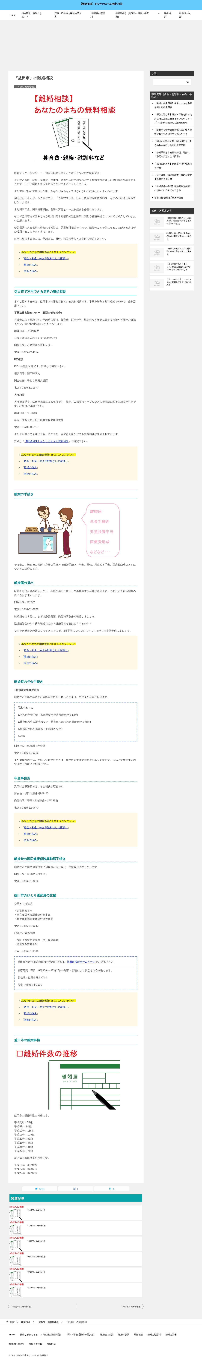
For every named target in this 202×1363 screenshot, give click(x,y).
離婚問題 (51, 1343)
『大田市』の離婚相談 (36, 1225)
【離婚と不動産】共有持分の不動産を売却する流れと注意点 (178, 251)
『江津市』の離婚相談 (36, 1288)
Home (12, 15)
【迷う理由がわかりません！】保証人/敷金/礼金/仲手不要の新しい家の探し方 (178, 267)
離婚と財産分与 (16, 1343)
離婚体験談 (123, 1334)
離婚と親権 (171, 1334)
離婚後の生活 (184, 15)
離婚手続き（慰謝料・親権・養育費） (132, 15)
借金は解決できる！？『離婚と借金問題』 (41, 1334)
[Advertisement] (101, 44)
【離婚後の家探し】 (97, 15)
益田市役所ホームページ (81, 961)
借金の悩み (30, 271)
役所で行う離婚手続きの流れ (168, 197)
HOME (12, 1334)
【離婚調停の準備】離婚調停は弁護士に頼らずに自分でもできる (173, 188)
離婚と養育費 (35, 1343)
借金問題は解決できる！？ (32, 15)
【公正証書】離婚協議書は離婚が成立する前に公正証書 (173, 177)
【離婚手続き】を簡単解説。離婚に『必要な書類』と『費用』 (172, 154)
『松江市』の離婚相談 (36, 1256)
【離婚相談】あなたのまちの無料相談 (101, 3)
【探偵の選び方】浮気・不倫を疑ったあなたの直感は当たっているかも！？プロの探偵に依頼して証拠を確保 (173, 118)
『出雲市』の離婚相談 (36, 1241)
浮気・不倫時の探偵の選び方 (68, 15)
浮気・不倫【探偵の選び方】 (81, 1334)
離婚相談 (167, 15)
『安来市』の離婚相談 (36, 1272)
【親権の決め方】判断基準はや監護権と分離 (173, 165)
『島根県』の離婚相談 (25, 87)
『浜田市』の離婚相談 (36, 1210)
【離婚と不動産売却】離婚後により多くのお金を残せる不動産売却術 (173, 143)
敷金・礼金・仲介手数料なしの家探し (46, 258)
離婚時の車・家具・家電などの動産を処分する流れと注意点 (178, 236)
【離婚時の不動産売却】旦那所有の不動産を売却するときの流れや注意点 (178, 221)
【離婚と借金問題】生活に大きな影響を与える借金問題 (173, 105)
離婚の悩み (30, 264)
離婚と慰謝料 (154, 1334)
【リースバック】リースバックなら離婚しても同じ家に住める (178, 282)
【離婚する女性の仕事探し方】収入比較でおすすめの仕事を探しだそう (173, 132)
